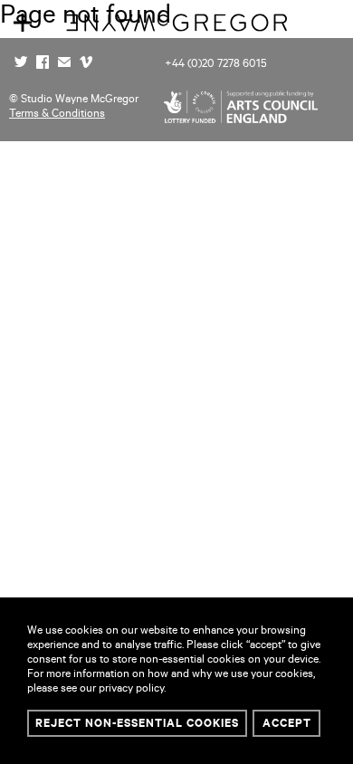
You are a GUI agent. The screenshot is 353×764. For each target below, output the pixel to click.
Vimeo (86, 63)
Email (64, 63)
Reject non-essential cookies (137, 725)
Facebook (42, 63)
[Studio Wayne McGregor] (176, 33)
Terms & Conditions (57, 115)
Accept (286, 725)
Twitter (20, 63)
